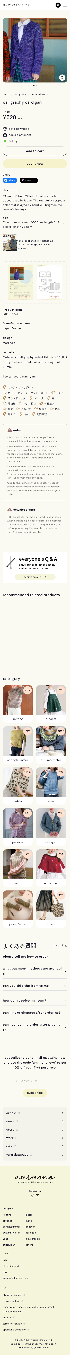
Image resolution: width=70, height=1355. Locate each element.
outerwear (9, 1244)
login (5, 1259)
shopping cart (11, 1266)
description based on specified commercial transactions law (28, 1309)
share (7, 174)
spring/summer (11, 1226)
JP (58, 5)
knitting (7, 1214)
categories (20, 94)
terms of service (12, 1323)
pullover (30, 1226)
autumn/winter (39, 94)
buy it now (35, 164)
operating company (14, 1329)
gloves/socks (32, 1238)
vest (5, 1238)
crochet (7, 1220)
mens (28, 1220)
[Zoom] (62, 77)
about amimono (12, 1295)
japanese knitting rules (16, 1278)
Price (6, 111)
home (6, 94)
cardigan (30, 1232)
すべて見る (60, 946)
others (29, 1244)
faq (5, 1272)
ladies (28, 1214)
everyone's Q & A (35, 577)
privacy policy (11, 1301)
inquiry (7, 1317)
